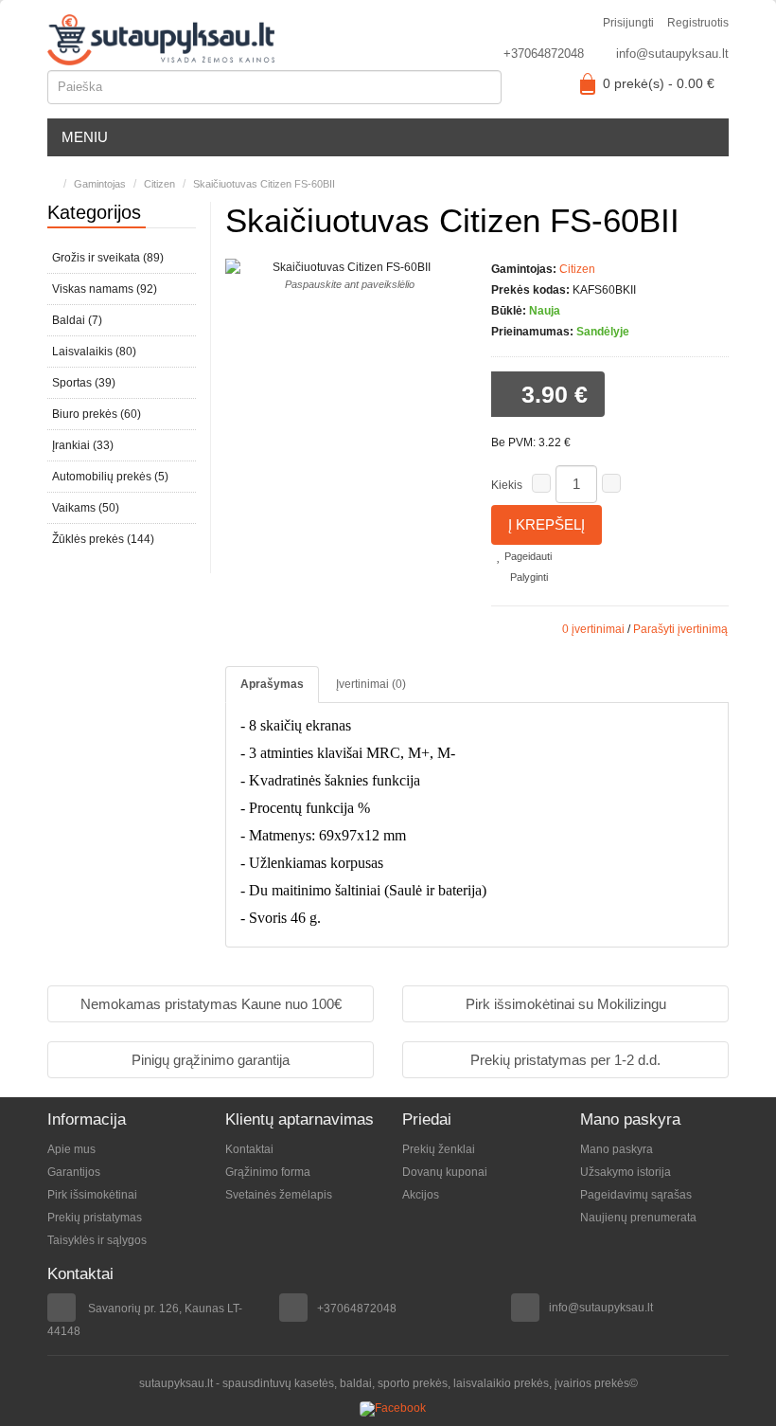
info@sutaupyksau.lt (672, 53)
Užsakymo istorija (625, 1172)
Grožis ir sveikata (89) (108, 257)
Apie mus (71, 1149)
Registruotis (698, 22)
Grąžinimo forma (267, 1172)
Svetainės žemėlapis (278, 1194)
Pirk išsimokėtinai (92, 1194)
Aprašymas (272, 684)
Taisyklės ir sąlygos (97, 1240)
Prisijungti (628, 22)
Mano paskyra (616, 1149)
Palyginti (527, 577)
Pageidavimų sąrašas (636, 1194)
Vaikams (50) (85, 507)
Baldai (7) (77, 320)
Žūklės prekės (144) (103, 539)
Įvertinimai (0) (371, 684)
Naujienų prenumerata (638, 1217)
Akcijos (420, 1194)
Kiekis (506, 485)
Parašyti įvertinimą (680, 629)
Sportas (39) (83, 382)
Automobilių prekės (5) (110, 476)
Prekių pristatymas (94, 1217)
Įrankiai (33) (83, 445)
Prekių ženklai (438, 1149)
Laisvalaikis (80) (94, 351)
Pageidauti (527, 556)
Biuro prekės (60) (96, 414)
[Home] (51, 184)
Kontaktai (249, 1149)
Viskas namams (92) (104, 289)
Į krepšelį (546, 524)
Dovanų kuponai (444, 1172)
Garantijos (73, 1172)
